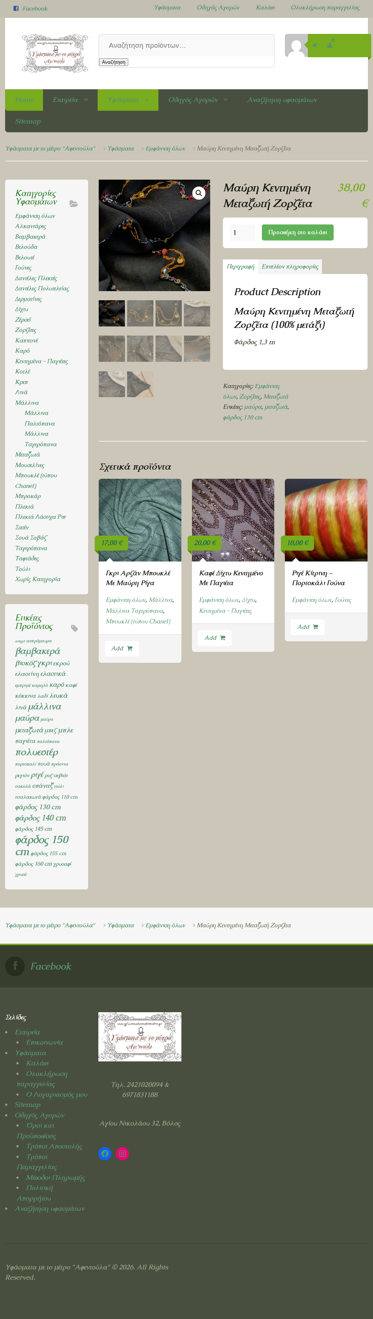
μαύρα (253, 407)
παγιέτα (25, 741)
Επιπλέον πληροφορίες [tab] (290, 266)
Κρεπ (21, 382)
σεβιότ (61, 775)
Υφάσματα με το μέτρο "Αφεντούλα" (50, 148)
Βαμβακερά (30, 236)
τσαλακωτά (28, 796)
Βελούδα (26, 247)
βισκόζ (25, 663)
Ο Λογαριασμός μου (56, 1094)
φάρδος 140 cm (40, 818)
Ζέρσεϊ (23, 320)
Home (24, 99)
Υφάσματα (167, 7)
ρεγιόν (22, 775)
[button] (198, 193)
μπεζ (50, 730)
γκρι (44, 663)
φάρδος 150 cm (41, 846)
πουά (44, 763)
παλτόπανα (48, 741)
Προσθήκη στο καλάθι (297, 232)
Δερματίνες (28, 299)
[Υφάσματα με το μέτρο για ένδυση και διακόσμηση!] (46, 53)
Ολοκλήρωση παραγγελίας (325, 7)
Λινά (21, 392)
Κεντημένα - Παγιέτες (225, 611)
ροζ (48, 775)
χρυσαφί (62, 864)
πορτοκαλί (25, 764)
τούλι (58, 786)
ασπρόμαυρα (39, 641)
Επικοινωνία (44, 1042)
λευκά (58, 695)
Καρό (22, 351)
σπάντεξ (42, 786)
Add (117, 648)
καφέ (71, 685)
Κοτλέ (22, 371)
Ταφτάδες (27, 558)
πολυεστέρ (36, 751)
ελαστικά (52, 673)
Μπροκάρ (27, 496)
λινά (20, 707)
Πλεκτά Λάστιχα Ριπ (40, 517)
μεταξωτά (275, 407)
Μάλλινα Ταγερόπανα (134, 611)
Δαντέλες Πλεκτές (36, 278)
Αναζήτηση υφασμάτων (282, 99)
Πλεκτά (24, 506)
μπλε (65, 730)
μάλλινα (44, 706)
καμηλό (40, 685)
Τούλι (22, 569)
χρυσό (20, 874)
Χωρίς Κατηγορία (37, 579)
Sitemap (27, 121)
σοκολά (23, 786)
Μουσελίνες (29, 465)
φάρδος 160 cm (33, 864)
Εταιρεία (65, 99)
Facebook (34, 8)
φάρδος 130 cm (242, 417)
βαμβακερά (37, 651)
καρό (56, 684)
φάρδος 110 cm (60, 796)
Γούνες (343, 600)
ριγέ (37, 774)
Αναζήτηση (113, 62)
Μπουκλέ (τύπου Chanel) (138, 621)
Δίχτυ (248, 600)
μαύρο (46, 719)
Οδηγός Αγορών (218, 7)
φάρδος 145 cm (33, 829)
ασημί (20, 640)
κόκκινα (25, 696)
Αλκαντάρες (30, 226)
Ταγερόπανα (31, 548)
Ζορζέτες (249, 396)
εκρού (61, 663)
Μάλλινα (160, 600)
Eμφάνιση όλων (165, 148)
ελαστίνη (27, 674)
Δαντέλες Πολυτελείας (42, 288)
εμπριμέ (22, 685)
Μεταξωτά (275, 396)
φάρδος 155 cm (48, 853)
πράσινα (59, 764)
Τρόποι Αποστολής (54, 1146)
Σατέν (21, 527)
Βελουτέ (24, 257)
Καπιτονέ (26, 340)
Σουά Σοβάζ (30, 537)
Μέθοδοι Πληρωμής (55, 1177)
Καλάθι (265, 7)
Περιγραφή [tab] (240, 266)
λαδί (42, 695)
